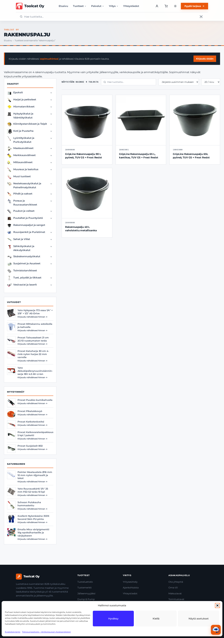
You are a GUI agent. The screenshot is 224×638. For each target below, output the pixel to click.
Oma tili (173, 587)
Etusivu (63, 6)
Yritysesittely (130, 581)
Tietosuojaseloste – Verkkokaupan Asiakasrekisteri (46, 632)
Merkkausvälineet (24, 155)
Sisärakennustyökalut (26, 256)
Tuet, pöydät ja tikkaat (27, 277)
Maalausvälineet (23, 148)
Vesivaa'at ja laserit (25, 284)
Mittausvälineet (22, 162)
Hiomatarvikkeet (23, 106)
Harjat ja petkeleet (24, 99)
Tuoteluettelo (85, 581)
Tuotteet (78, 6)
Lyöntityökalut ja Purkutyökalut (23, 139)
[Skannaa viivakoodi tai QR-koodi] (201, 16)
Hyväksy (113, 618)
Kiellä (156, 618)
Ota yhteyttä (175, 581)
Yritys (112, 6)
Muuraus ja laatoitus (25, 169)
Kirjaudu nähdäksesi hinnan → (32, 317)
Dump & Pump (86, 599)
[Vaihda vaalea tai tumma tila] (175, 6)
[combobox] (110, 17)
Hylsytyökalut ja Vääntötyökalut (23, 115)
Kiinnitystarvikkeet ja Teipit (30, 123)
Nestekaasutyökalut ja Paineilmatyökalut (27, 185)
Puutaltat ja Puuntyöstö (28, 217)
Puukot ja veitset (23, 210)
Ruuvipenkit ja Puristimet (29, 232)
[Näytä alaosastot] (51, 93)
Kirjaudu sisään (205, 58)
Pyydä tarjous (192, 6)
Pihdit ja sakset (22, 193)
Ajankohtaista (131, 587)
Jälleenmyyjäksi (86, 593)
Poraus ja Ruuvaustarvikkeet (25, 202)
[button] (217, 605)
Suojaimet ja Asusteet (26, 263)
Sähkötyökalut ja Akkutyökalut (23, 248)
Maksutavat (175, 593)
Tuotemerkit (84, 587)
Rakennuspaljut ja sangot (29, 225)
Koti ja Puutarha (23, 130)
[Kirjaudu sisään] (157, 6)
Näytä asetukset (199, 618)
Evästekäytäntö (12, 632)
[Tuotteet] (166, 6)
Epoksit (18, 92)
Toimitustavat (176, 599)
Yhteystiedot (131, 6)
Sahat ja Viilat (21, 239)
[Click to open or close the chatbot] (216, 630)
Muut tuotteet (22, 176)
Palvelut (96, 6)
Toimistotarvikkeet (25, 270)
